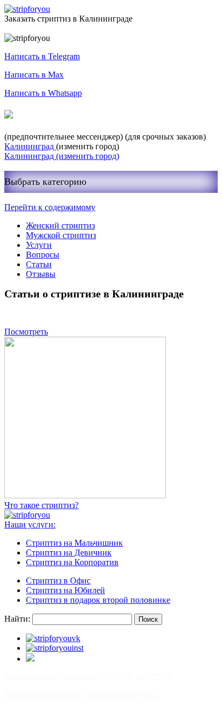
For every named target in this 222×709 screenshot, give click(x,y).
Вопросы (42, 254)
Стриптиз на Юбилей (65, 590)
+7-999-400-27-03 (56, 115)
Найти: (17, 618)
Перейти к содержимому (49, 207)
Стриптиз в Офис (58, 580)
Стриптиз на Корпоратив (72, 562)
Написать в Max (34, 74)
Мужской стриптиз (61, 235)
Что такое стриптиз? (41, 505)
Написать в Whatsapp (43, 93)
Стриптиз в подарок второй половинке (98, 599)
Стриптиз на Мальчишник (74, 542)
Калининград (30, 146)
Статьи (39, 264)
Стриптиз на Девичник (69, 552)
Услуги (39, 244)
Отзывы (41, 274)
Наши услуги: (30, 524)
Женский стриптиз (60, 225)
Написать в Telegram (42, 56)
